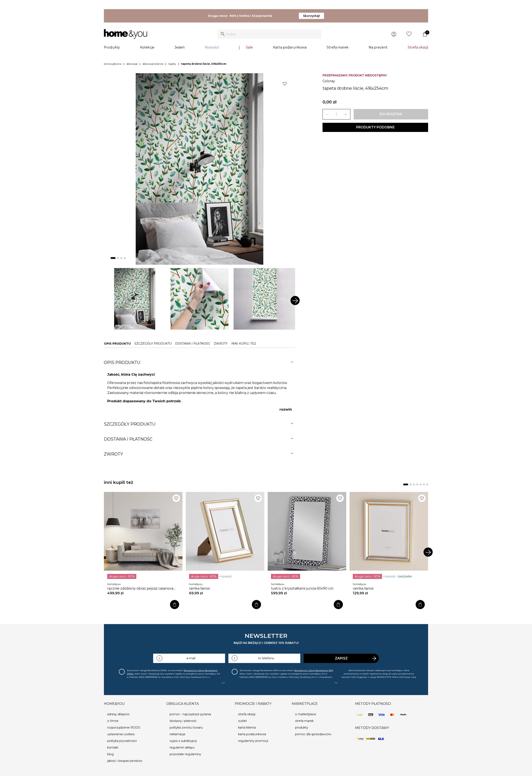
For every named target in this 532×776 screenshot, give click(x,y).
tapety (172, 63)
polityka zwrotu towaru (186, 727)
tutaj (413, 677)
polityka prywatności (122, 741)
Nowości (212, 47)
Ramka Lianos (199, 588)
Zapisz (341, 658)
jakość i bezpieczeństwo (124, 761)
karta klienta (247, 727)
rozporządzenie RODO (123, 727)
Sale (249, 47)
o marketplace (305, 714)
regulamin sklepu (182, 747)
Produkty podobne (375, 127)
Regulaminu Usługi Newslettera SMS (313, 670)
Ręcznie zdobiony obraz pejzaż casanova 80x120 (140, 588)
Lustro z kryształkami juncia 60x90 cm (302, 588)
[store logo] (125, 34)
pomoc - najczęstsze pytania (190, 714)
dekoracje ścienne (153, 63)
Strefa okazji (418, 47)
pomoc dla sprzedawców (313, 734)
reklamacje (177, 734)
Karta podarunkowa (290, 47)
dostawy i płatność (183, 721)
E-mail (190, 658)
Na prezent (378, 47)
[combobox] (269, 34)
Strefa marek (338, 47)
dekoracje (132, 63)
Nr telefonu (266, 658)
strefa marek (304, 721)
